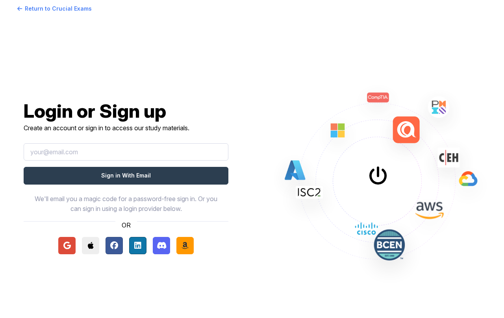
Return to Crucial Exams (58, 8)
